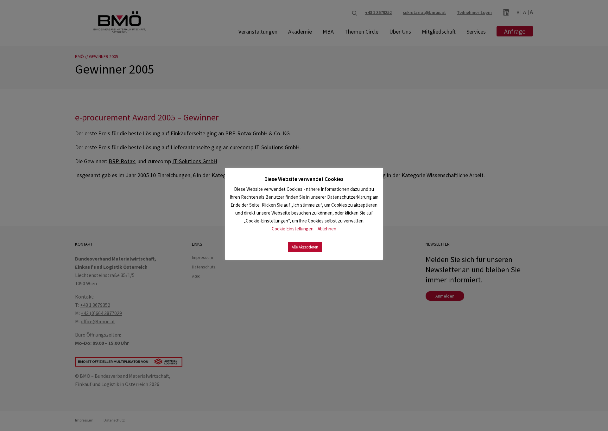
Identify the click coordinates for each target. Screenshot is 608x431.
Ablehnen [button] (327, 229)
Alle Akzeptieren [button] (305, 247)
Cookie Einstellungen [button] (293, 229)
